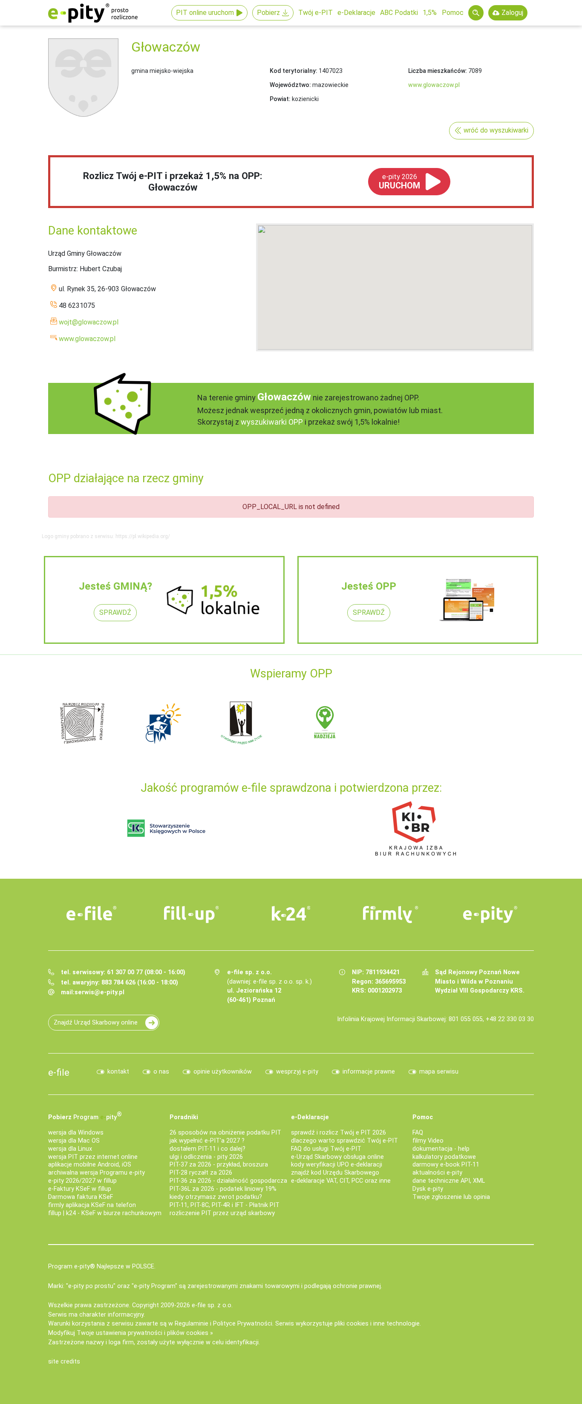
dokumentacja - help (441, 1148)
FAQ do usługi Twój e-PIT (326, 1148)
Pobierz (268, 13)
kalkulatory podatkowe (444, 1157)
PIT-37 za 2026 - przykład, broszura (219, 1164)
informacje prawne (369, 1071)
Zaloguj (512, 13)
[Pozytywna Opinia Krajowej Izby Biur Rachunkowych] (415, 828)
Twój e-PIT (315, 13)
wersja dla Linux (70, 1148)
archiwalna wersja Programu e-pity (96, 1172)
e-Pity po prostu (93, 13)
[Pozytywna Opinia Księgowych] (166, 828)
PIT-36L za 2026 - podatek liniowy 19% (223, 1189)
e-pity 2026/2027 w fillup (82, 1180)
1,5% (430, 13)
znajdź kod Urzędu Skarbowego (335, 1172)
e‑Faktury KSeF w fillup (79, 1189)
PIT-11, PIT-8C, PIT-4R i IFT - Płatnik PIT (224, 1205)
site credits (64, 1361)
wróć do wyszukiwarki (496, 130)
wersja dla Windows (76, 1132)
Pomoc (453, 13)
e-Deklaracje (356, 13)
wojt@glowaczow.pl (88, 322)
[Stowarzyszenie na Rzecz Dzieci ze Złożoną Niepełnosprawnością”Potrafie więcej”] (450, 722)
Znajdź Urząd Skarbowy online (96, 1022)
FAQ (417, 1132)
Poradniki (184, 1117)
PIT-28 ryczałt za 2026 (201, 1172)
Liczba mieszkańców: (437, 70)
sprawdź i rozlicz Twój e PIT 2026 (338, 1132)
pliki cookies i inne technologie (377, 1323)
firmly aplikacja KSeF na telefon (92, 1205)
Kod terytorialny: (293, 70)
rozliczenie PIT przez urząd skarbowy (222, 1213)
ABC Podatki (399, 13)
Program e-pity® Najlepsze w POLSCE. (102, 1266)
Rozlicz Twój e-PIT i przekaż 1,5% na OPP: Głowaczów (172, 181)
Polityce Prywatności (242, 1323)
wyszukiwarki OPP (272, 421)
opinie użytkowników (222, 1071)
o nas (161, 1071)
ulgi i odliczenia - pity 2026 (206, 1157)
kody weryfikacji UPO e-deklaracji (336, 1164)
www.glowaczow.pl (434, 84)
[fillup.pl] (191, 914)
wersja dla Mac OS (74, 1140)
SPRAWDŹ (115, 612)
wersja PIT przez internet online (93, 1157)
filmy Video (428, 1140)
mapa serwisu (438, 1071)
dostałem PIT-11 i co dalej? (207, 1148)
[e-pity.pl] (490, 914)
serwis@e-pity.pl (99, 992)
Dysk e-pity (427, 1189)
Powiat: (280, 99)
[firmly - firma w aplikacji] (390, 914)
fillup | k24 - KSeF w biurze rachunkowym (104, 1213)
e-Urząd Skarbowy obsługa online (337, 1157)
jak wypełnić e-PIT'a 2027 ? (207, 1140)
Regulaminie (191, 1323)
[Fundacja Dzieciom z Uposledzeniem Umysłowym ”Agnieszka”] (288, 722)
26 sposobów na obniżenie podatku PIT (225, 1132)
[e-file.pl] (91, 913)
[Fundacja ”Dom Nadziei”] (369, 722)
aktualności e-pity (437, 1172)
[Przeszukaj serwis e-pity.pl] (476, 12)
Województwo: (290, 84)
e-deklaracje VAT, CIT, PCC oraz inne (341, 1180)
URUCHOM (399, 182)
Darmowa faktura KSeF (80, 1197)
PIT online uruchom (205, 13)
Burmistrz (62, 269)
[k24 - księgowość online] (291, 913)
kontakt (118, 1071)
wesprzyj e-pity (297, 1071)
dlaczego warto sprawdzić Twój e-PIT (344, 1140)
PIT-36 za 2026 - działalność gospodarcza (228, 1180)
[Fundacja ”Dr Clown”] (531, 722)
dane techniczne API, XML (448, 1180)
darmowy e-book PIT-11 (445, 1164)
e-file (58, 1072)
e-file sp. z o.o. (212, 1305)
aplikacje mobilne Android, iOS (89, 1164)
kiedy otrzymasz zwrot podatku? (216, 1197)
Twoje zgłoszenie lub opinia (451, 1197)
